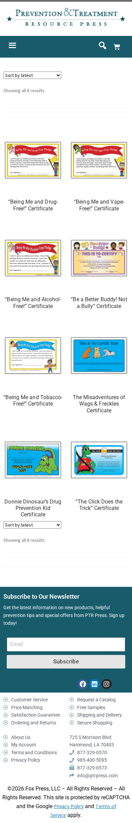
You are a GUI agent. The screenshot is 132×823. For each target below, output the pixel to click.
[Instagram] (107, 684)
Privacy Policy (69, 806)
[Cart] (116, 46)
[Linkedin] (94, 684)
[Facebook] (83, 684)
